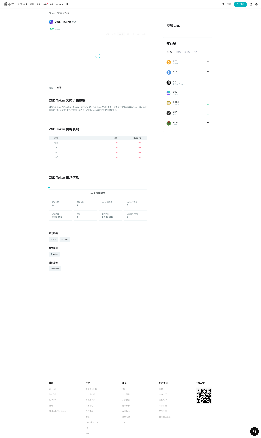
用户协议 (126, 400)
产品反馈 (163, 411)
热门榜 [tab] (169, 52)
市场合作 (163, 400)
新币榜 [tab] (187, 52)
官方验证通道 (164, 416)
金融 (87, 416)
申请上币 (163, 394)
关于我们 (53, 389)
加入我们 (53, 394)
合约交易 (89, 411)
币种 (60, 13)
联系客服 (163, 405)
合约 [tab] (195, 52)
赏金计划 (126, 394)
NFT (87, 428)
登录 (229, 4)
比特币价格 (90, 394)
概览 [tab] (51, 87)
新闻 (51, 405)
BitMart (52, 13)
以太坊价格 (90, 400)
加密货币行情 (91, 389)
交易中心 (89, 405)
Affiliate (126, 411)
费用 (124, 389)
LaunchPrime (92, 422)
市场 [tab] (59, 87)
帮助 (161, 389)
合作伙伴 (53, 400)
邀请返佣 (126, 416)
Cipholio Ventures (57, 411)
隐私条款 (126, 405)
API (87, 433)
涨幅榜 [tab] (178, 52)
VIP (123, 422)
